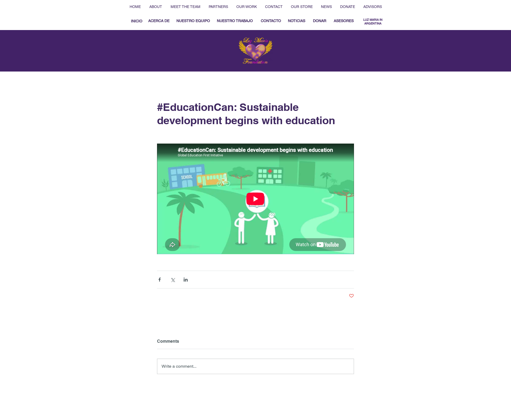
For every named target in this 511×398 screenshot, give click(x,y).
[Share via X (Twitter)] (172, 279)
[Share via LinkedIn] (185, 279)
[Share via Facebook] (159, 279)
